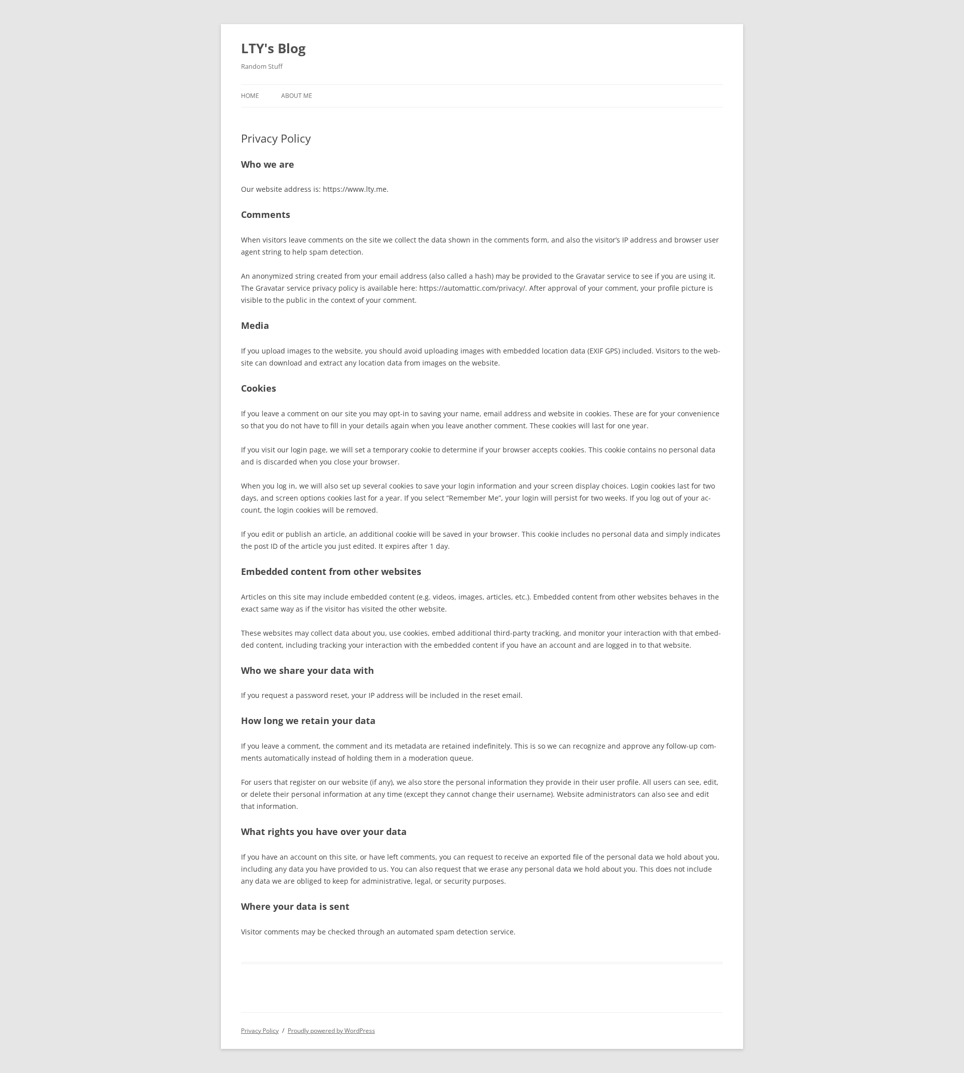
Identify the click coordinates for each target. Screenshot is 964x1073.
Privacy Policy (260, 1030)
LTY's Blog (273, 48)
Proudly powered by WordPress (331, 1030)
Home (250, 95)
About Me (296, 95)
